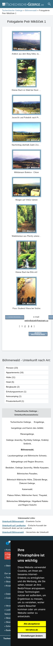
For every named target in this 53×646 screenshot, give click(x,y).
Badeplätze (11, 630)
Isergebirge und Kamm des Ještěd (27, 428)
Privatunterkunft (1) (15, 401)
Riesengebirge (27, 434)
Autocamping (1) (13, 396)
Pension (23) (12, 368)
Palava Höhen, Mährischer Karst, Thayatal (27, 495)
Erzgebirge (39, 422)
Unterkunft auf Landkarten (14, 525)
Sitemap (10, 565)
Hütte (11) (10, 377)
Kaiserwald (27, 489)
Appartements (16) (15, 372)
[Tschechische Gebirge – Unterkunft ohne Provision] (23, 4)
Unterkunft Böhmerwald (13, 521)
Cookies (9, 598)
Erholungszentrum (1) (16, 391)
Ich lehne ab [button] (32, 629)
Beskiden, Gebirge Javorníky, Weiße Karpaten (27, 467)
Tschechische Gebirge (20, 422)
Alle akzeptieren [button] (32, 623)
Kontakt (9, 550)
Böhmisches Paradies (27, 473)
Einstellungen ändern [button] (32, 635)
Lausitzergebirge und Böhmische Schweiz (27, 455)
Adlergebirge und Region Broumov (27, 461)
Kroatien (10, 585)
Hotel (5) (10, 382)
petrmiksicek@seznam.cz (36, 320)
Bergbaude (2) (13, 387)
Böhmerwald (27, 449)
